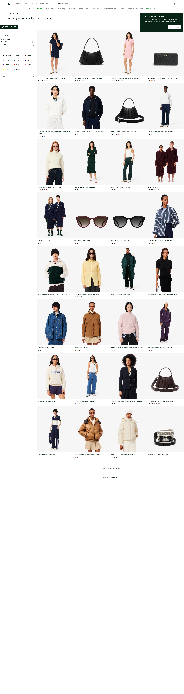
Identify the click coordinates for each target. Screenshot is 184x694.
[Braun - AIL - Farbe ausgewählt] (75, 457)
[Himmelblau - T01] (44, 81)
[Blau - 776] (44, 136)
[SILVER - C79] (155, 190)
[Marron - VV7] (40, 190)
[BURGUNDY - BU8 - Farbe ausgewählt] (149, 190)
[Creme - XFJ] (114, 350)
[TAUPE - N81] (155, 81)
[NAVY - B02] (151, 190)
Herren (17, 4)
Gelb (6, 69)
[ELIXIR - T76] (77, 81)
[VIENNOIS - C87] (83, 81)
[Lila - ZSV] (114, 457)
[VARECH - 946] (79, 81)
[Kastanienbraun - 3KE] (79, 350)
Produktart (5, 76)
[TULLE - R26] (153, 81)
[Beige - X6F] (77, 134)
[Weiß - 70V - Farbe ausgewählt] (39, 136)
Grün (17, 60)
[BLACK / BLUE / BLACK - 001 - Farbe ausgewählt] (112, 243)
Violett (7, 64)
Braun (29, 55)
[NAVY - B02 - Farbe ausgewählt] (39, 243)
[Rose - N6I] (40, 136)
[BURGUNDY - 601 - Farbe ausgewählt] (75, 243)
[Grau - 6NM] (40, 350)
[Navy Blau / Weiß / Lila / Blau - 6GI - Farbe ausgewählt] (149, 243)
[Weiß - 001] (40, 81)
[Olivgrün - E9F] (153, 243)
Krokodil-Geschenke (135, 9)
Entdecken (44, 4)
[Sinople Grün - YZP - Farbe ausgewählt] (75, 190)
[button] (175, 3)
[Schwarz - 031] (42, 81)
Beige (7, 60)
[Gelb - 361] (155, 243)
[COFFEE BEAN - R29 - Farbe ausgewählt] (149, 404)
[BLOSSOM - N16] (151, 81)
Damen (26, 4)
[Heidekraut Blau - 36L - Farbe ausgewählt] (39, 350)
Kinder (34, 4)
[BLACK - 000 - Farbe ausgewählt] (75, 81)
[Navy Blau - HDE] (42, 136)
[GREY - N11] (153, 190)
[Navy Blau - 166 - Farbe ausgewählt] (39, 81)
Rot (17, 64)
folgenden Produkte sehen (110, 477)
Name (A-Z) (5, 41)
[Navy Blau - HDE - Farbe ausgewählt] (112, 404)
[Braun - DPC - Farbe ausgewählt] (75, 350)
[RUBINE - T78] (118, 134)
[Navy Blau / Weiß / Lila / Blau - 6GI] (77, 297)
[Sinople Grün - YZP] (116, 457)
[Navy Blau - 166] (118, 81)
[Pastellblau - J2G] (46, 81)
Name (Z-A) (5, 44)
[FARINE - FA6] (157, 190)
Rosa (29, 64)
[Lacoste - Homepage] (9, 4)
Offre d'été (39, 9)
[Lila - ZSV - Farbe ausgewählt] (149, 350)
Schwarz (8, 55)
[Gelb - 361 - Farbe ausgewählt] (75, 297)
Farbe (3, 51)
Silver (18, 69)
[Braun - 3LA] (114, 404)
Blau (28, 60)
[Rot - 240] (46, 190)
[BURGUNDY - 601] (114, 243)
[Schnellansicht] (71, 73)
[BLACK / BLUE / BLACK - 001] (77, 243)
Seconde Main (150, 9)
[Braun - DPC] (151, 350)
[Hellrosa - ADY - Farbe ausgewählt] (112, 81)
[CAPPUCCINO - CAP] (40, 243)
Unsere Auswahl (6, 39)
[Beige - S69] (77, 350)
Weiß (18, 55)
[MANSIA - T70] (81, 81)
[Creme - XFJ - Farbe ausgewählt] (39, 190)
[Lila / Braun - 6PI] (77, 457)
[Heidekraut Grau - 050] (44, 190)
